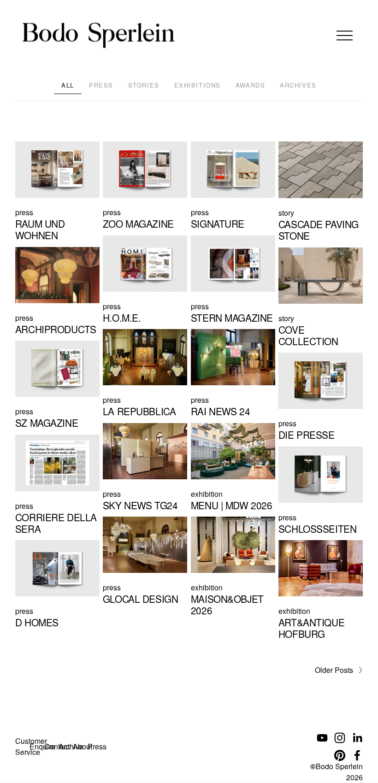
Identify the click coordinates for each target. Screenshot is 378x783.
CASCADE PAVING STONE (318, 229)
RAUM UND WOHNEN (40, 229)
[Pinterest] (339, 755)
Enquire (42, 746)
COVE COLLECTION (308, 335)
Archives (298, 85)
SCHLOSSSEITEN (317, 529)
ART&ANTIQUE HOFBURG (311, 628)
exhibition (207, 494)
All (67, 85)
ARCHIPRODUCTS (55, 329)
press (24, 212)
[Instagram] (339, 737)
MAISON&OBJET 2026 (227, 604)
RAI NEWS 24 (220, 411)
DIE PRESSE (306, 435)
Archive (71, 746)
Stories (143, 85)
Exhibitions (197, 85)
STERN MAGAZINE (232, 317)
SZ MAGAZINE (46, 423)
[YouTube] (322, 737)
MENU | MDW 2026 (231, 505)
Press (101, 85)
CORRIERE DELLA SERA (56, 523)
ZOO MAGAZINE (138, 223)
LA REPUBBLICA (139, 411)
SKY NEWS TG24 (140, 505)
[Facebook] (357, 755)
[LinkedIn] (357, 737)
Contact (57, 746)
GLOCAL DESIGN (140, 599)
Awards (250, 85)
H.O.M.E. (122, 317)
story (286, 212)
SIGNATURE (217, 223)
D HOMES (37, 622)
